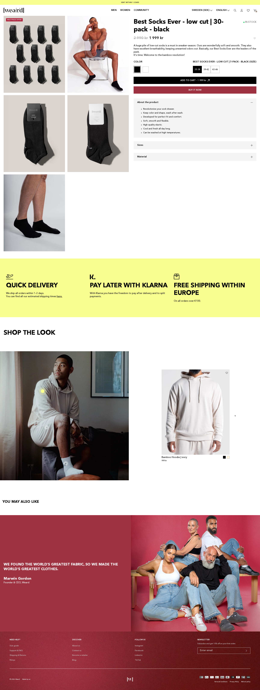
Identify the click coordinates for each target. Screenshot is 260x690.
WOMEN (125, 10)
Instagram (139, 646)
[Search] (235, 10)
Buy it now (195, 90)
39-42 (206, 69)
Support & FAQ (16, 651)
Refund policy (245, 681)
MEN (114, 10)
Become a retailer (80, 655)
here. (59, 296)
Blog (74, 660)
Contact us (76, 651)
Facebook (139, 651)
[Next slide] (235, 415)
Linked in (138, 655)
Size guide (14, 646)
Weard (17, 679)
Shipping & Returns (18, 655)
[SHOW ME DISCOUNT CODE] (246, 650)
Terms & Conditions (220, 681)
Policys (12, 660)
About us (76, 646)
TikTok (138, 660)
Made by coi (26, 679)
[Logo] (14, 10)
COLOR (138, 62)
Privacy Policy (234, 681)
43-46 (215, 69)
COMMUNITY (141, 10)
